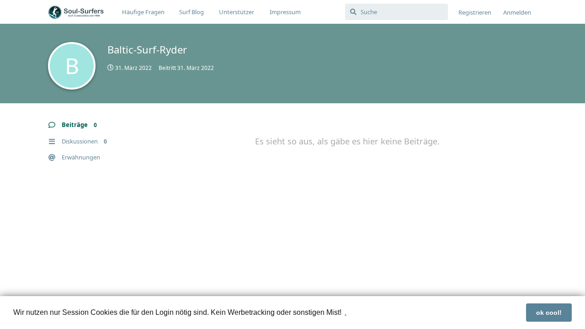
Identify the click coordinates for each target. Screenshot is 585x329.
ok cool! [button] (549, 312)
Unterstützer (236, 12)
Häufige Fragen (143, 12)
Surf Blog (191, 12)
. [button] (345, 312)
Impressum (285, 12)
